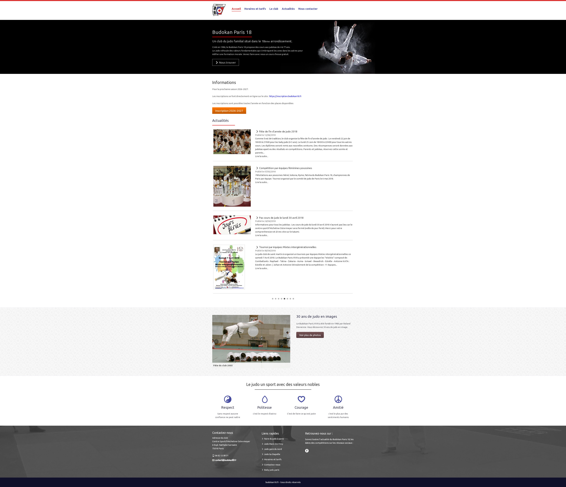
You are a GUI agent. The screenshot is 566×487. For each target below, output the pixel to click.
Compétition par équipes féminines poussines (285, 168)
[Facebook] (307, 450)
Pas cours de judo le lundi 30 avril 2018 (281, 217)
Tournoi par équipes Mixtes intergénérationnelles (287, 247)
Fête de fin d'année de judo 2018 (278, 131)
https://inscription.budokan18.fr (285, 96)
